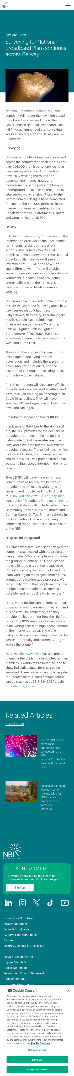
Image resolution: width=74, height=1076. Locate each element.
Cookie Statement (15, 968)
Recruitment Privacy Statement (23, 973)
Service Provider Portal (18, 957)
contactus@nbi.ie (22, 686)
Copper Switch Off (15, 962)
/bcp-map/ (58, 496)
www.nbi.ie (33, 653)
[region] (37, 1030)
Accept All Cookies (37, 1069)
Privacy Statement (15, 924)
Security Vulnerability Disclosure (24, 946)
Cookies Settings (37, 1050)
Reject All (37, 1060)
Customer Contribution (18, 984)
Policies (8, 940)
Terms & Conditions (16, 929)
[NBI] (5, 5)
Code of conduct (14, 979)
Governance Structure (18, 918)
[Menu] (68, 5)
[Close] (68, 990)
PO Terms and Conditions (20, 935)
